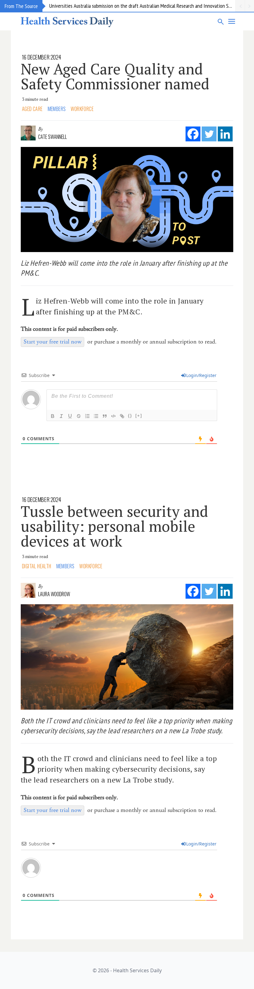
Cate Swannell (52, 136)
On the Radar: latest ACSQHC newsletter (89, 5)
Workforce (82, 109)
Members (57, 109)
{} (130, 415)
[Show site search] (220, 21)
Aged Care (32, 109)
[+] (138, 415)
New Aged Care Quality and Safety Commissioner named (115, 76)
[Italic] (61, 416)
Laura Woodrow (54, 594)
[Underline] (70, 416)
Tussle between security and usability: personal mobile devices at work (114, 526)
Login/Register (201, 375)
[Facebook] (193, 133)
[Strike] (78, 416)
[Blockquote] (104, 416)
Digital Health (36, 566)
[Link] (122, 416)
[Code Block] (113, 416)
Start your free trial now (52, 342)
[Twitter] (209, 133)
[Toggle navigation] (232, 21)
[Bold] (52, 416)
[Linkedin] (225, 133)
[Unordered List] (96, 416)
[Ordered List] (87, 416)
